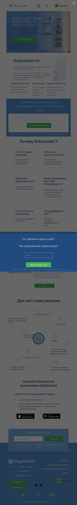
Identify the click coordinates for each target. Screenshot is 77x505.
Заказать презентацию (38, 265)
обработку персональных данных (59, 269)
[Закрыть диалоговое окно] (74, 3)
